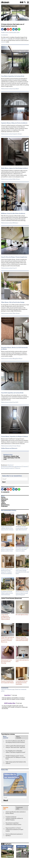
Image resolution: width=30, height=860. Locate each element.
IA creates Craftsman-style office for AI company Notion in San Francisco (15, 741)
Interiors (10, 465)
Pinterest (5, 38)
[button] (25, 2)
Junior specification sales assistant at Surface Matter (16, 812)
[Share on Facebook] (2, 29)
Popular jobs (5, 808)
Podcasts (4, 506)
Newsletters (5, 505)
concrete (3, 42)
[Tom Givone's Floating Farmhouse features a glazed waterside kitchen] (20, 2)
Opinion (3, 500)
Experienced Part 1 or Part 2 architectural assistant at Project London (14, 828)
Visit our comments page (8, 689)
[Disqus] (15, 712)
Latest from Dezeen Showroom (11, 598)
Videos (3, 503)
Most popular (5, 737)
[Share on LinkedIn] (13, 29)
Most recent (18, 737)
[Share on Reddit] (10, 29)
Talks (3, 502)
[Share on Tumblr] (16, 29)
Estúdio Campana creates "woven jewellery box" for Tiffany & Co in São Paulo (15, 756)
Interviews (4, 499)
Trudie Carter (5, 32)
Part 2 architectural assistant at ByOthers (14, 834)
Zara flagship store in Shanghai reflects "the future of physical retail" (15, 751)
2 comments (4, 35)
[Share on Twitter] (5, 29)
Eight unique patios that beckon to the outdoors (16, 762)
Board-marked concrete (7, 468)
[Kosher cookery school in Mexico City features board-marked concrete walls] (22, 2)
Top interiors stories (8, 734)
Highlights (8, 844)
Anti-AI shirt (21, 846)
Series (3, 497)
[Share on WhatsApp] (19, 29)
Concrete (25, 466)
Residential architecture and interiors (11, 466)
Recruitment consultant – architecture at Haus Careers (13, 823)
